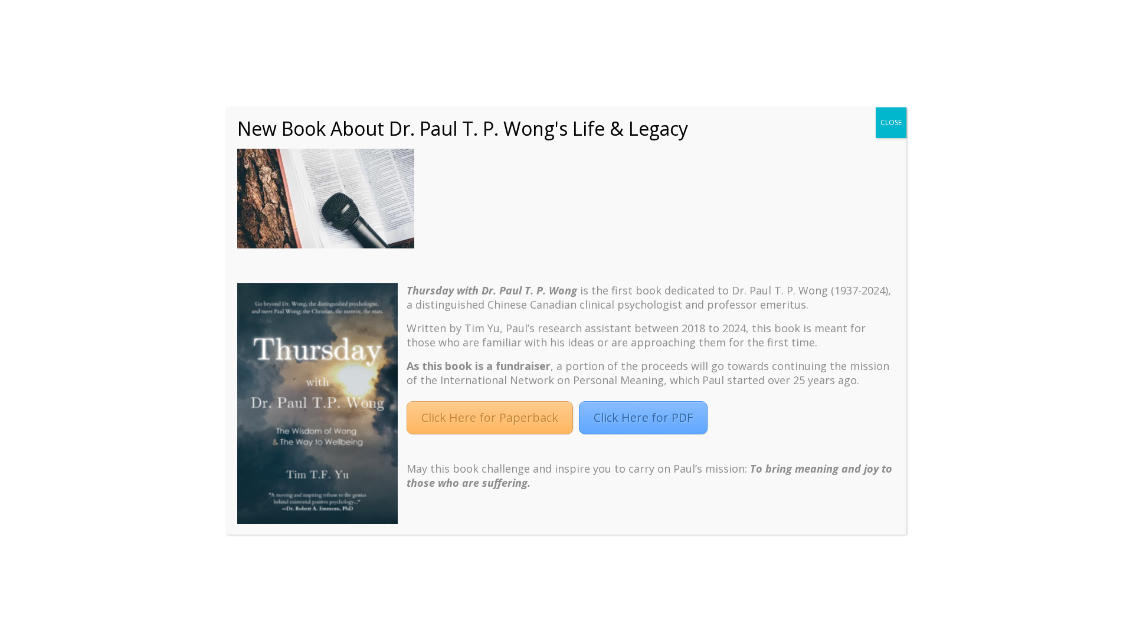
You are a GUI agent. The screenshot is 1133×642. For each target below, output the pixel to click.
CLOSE (891, 122)
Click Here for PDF (643, 417)
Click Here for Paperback (489, 417)
